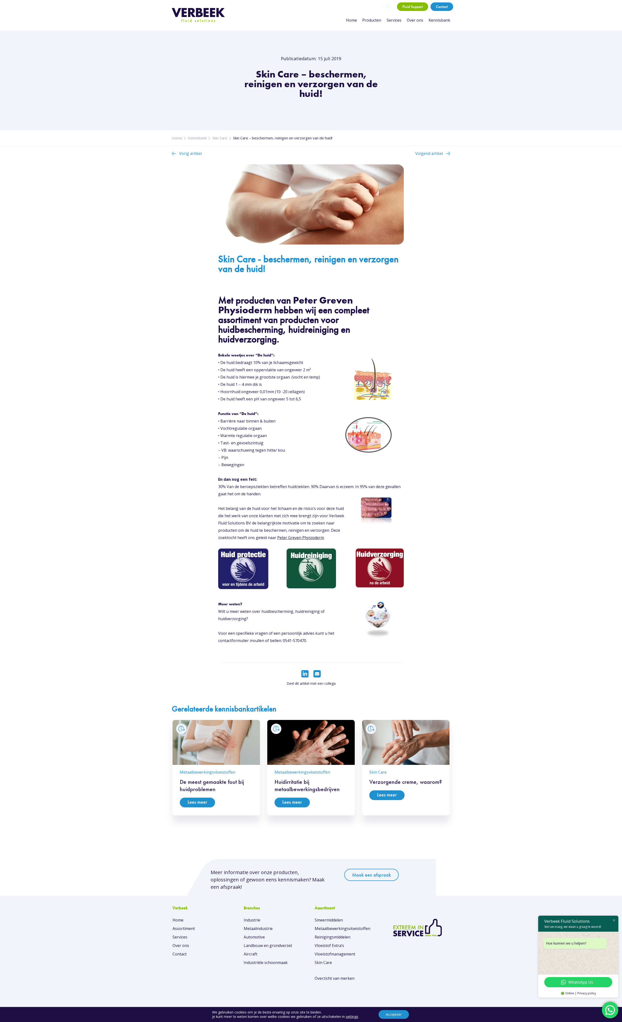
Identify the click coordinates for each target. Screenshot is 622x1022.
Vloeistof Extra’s (329, 945)
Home (351, 20)
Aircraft (250, 954)
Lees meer (197, 802)
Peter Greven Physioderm (300, 537)
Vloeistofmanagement (335, 954)
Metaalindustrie (258, 928)
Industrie (252, 920)
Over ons (415, 20)
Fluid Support (412, 6)
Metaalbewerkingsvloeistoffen (342, 928)
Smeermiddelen (329, 920)
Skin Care (219, 137)
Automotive (254, 937)
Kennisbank (439, 20)
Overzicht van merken (334, 978)
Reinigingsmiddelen (332, 937)
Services (394, 20)
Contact (442, 6)
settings (352, 1016)
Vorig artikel (190, 153)
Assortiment (184, 928)
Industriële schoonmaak (266, 962)
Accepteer (394, 1014)
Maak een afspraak (371, 875)
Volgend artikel (429, 153)
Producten (371, 20)
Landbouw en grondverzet (268, 945)
